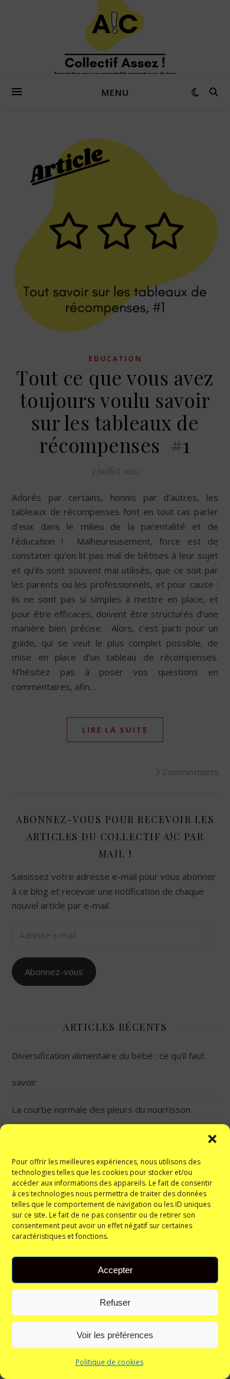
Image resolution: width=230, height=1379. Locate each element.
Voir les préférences (115, 1335)
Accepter (115, 1270)
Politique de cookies (109, 1362)
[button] (212, 1139)
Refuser (115, 1302)
